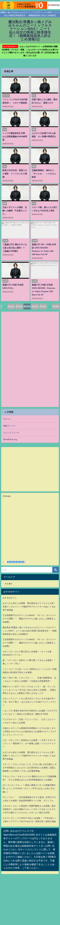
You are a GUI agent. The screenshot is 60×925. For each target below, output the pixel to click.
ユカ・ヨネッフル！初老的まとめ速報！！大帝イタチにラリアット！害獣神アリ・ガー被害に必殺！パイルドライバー (29, 743)
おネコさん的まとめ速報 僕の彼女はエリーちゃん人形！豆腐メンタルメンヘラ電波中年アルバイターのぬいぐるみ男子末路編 (29, 606)
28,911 (19, 306)
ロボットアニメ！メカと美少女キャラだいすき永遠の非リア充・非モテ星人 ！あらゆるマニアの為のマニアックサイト (29, 702)
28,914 (43, 306)
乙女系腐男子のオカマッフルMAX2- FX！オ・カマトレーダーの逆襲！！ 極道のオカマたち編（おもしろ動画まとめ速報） (29, 618)
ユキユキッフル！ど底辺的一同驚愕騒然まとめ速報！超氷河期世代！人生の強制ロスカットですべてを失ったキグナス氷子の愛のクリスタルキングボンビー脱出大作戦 (29, 809)
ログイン (7, 419)
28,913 (35, 306)
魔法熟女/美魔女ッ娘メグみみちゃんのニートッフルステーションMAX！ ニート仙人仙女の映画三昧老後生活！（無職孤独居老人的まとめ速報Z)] (30, 630)
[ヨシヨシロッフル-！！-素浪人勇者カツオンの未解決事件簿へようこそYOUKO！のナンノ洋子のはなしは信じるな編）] (29, 788)
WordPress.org (10, 439)
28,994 (55, 306)
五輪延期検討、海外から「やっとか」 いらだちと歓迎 (44, 173)
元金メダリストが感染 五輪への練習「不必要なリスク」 (14, 210)
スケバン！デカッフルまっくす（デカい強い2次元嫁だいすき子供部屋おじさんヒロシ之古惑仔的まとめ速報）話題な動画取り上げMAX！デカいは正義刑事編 (30, 767)
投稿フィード (9, 426)
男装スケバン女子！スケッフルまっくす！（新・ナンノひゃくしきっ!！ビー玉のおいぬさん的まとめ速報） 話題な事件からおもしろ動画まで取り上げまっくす (29, 690)
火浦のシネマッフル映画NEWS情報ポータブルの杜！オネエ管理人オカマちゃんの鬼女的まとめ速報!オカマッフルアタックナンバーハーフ (29, 731)
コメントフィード (11, 433)
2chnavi (7, 496)
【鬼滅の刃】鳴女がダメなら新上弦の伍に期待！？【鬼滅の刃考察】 (14, 247)
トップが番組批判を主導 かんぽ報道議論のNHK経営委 (14, 136)
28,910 (11, 306)
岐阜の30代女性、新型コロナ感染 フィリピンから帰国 (14, 173)
